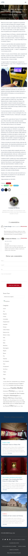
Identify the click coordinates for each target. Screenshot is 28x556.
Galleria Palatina (6, 329)
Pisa (4, 356)
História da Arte (6, 332)
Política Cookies (22, 546)
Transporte (16, 185)
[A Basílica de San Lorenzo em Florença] (14, 502)
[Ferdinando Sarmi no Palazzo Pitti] (14, 431)
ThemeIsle (19, 552)
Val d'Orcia (5, 369)
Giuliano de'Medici (6, 393)
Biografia (5, 313)
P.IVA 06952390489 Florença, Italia (8, 533)
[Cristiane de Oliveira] (14, 201)
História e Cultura (6, 334)
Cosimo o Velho (5, 385)
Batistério (23, 381)
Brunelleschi (16, 383)
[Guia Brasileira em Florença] (3, 2)
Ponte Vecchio (19, 400)
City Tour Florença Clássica (18, 539)
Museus (4, 353)
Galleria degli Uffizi (14, 543)
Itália (4, 337)
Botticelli (7, 383)
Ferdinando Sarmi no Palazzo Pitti (11, 444)
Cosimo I (21, 383)
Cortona (4, 316)
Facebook (3, 539)
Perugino (8, 400)
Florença (8, 183)
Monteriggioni (6, 348)
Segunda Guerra (12, 403)
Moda (4, 342)
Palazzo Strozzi (14, 398)
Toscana (7, 406)
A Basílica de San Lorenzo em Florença (12, 515)
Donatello (15, 385)
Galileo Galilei (21, 391)
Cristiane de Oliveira (10, 238)
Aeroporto (6, 185)
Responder (24, 226)
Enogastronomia (6, 321)
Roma (23, 400)
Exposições (5, 324)
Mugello (4, 350)
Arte (4, 311)
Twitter (5, 539)
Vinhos (4, 374)
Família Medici (17, 388)
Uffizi (11, 406)
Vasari (15, 406)
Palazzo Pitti (7, 398)
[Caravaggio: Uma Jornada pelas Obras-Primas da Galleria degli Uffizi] (14, 466)
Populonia (5, 358)
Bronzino (11, 383)
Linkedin (7, 539)
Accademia (5, 381)
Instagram (10, 539)
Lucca (4, 340)
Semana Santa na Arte (19, 403)
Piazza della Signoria (13, 400)
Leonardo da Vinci (14, 393)
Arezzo (4, 308)
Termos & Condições (14, 549)
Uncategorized (6, 366)
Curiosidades (5, 319)
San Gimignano (6, 361)
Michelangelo (14, 395)
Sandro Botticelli (6, 401)
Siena (4, 363)
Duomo (18, 385)
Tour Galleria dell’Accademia (9, 546)
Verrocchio (18, 406)
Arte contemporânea (13, 381)
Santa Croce (12, 401)
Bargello (19, 381)
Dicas (11, 185)
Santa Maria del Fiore (18, 401)
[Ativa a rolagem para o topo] (25, 553)
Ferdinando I (5, 391)
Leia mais (10, 453)
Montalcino (5, 345)
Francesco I (16, 391)
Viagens (4, 371)
